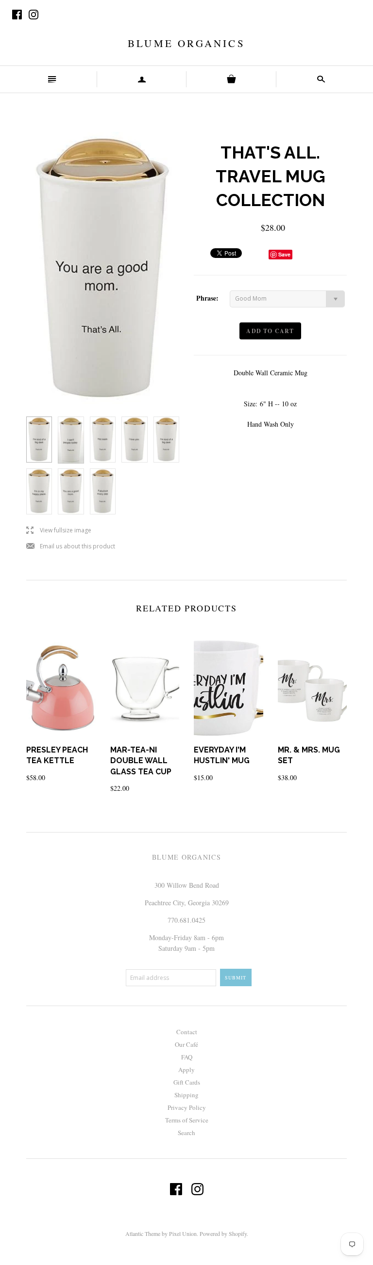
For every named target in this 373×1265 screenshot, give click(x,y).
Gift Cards (186, 1082)
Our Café (186, 1044)
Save (284, 254)
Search (186, 1132)
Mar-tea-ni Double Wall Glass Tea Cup (140, 760)
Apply (186, 1069)
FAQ (186, 1057)
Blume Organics (186, 43)
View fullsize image (58, 531)
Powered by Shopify (223, 1233)
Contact (186, 1031)
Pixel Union (183, 1233)
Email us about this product (70, 547)
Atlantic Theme (142, 1233)
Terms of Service (186, 1120)
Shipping (186, 1094)
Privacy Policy (187, 1107)
